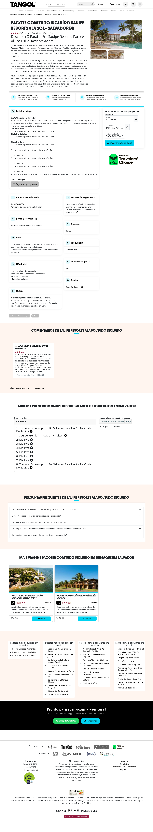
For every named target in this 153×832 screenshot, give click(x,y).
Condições (124, 764)
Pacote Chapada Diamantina (24, 649)
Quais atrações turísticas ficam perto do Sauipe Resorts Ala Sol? (39, 522)
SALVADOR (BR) (17, 204)
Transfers (81, 11)
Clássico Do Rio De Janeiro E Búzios (59, 650)
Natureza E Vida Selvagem (20, 316)
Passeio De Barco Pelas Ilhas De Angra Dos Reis (130, 669)
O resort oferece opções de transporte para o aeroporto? (36, 516)
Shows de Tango (68, 11)
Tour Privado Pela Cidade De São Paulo (130, 674)
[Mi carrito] (133, 4)
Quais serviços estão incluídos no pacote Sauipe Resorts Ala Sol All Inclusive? (44, 509)
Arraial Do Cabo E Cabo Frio (129, 679)
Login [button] (102, 4)
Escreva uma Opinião (21, 388)
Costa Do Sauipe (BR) (74, 287)
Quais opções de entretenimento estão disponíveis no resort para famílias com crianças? (49, 528)
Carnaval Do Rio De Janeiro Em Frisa (60, 675)
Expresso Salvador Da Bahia (24, 652)
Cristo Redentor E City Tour (129, 664)
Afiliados (124, 761)
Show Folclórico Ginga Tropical (131, 649)
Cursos (113, 11)
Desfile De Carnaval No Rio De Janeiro (60, 655)
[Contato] (125, 4)
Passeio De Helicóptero (127, 688)
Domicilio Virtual (31, 770)
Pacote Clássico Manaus (57, 694)
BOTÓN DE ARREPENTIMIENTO (76, 816)
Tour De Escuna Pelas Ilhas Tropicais (94, 655)
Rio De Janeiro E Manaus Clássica (57, 681)
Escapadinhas (92, 11)
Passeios (41, 11)
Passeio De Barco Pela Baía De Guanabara (130, 683)
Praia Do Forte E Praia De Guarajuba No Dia (93, 650)
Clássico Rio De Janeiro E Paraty (60, 671)
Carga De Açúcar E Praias (128, 657)
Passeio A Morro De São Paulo (95, 660)
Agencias (116, 4)
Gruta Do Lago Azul (126, 661)
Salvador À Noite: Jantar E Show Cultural (96, 679)
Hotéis (121, 11)
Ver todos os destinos (26, 11)
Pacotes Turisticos (53, 11)
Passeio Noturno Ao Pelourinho (91, 673)
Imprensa (124, 769)
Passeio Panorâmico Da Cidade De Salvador (96, 664)
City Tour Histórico (90, 683)
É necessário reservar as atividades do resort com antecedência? (39, 535)
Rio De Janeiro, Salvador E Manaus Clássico (58, 661)
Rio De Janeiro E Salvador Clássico (58, 666)
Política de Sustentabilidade (124, 767)
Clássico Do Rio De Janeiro (58, 691)
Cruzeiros (104, 11)
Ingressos (130, 11)
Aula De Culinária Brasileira (94, 669)
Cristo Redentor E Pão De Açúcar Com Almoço (128, 653)
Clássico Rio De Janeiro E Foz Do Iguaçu (59, 686)
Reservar (41, 618)
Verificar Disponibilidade (119, 142)
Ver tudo (40, 388)
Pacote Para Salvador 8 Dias (24, 655)
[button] (86, 4)
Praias (36, 316)
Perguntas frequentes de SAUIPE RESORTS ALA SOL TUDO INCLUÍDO (76, 497)
